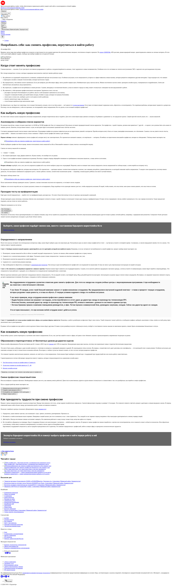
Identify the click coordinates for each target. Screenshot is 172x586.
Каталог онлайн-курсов (10, 368)
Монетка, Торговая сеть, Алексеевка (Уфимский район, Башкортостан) (59, 481)
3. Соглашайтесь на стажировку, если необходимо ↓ (15, 392)
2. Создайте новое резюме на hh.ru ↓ (11, 390)
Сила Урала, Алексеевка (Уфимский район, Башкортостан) (55, 483)
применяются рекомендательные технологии (36, 573)
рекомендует (42, 409)
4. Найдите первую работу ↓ (9, 394)
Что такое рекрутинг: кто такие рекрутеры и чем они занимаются (24, 470)
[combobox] (8, 580)
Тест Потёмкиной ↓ (6, 210)
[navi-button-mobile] (2, 36)
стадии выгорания (78, 105)
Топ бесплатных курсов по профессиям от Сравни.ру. (19, 362)
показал (51, 344)
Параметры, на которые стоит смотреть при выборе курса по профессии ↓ (21, 372)
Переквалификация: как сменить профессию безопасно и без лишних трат (27, 467)
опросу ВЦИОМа (105, 52)
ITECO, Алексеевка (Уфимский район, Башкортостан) (49, 485)
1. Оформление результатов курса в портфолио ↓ (15, 388)
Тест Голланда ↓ (5, 209)
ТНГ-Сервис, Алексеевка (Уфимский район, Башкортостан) (42, 486)
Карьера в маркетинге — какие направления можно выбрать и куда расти (26, 474)
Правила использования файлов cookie (31, 9)
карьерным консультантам (39, 265)
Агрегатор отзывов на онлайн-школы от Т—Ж (17, 365)
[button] (3, 31)
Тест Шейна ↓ (5, 212)
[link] (4, 27)
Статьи (6, 40)
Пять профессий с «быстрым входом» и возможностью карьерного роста (26, 464)
